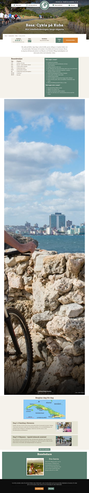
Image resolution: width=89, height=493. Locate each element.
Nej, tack (51, 488)
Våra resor (18, 5)
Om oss (73, 5)
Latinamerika (11, 35)
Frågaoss (59, 40)
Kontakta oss (59, 1)
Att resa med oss (32, 5)
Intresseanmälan (70, 40)
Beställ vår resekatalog (68, 1)
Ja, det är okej (39, 488)
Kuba (16, 35)
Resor (6, 35)
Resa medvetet (58, 5)
